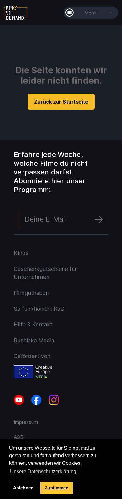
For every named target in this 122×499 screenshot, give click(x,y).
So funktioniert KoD (39, 308)
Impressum (26, 422)
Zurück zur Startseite (61, 102)
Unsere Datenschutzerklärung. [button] (44, 471)
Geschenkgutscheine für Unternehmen (45, 273)
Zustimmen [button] (57, 487)
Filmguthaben (31, 293)
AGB (18, 437)
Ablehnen (23, 487)
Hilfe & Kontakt (33, 324)
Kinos (21, 253)
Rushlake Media (34, 340)
